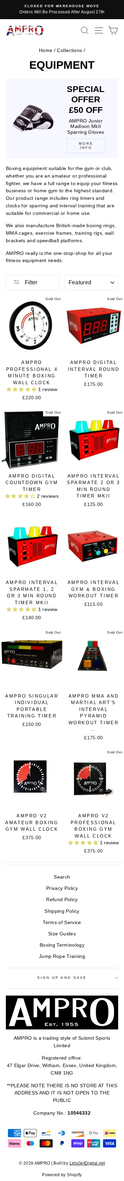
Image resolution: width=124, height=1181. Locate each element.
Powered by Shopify (62, 1174)
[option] (62, 9)
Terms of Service (62, 922)
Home (45, 50)
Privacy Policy (62, 888)
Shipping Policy (61, 911)
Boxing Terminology (62, 945)
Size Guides (62, 933)
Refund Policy (62, 899)
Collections (69, 50)
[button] (22, 389)
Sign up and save (62, 977)
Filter (30, 282)
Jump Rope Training (62, 956)
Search (62, 877)
